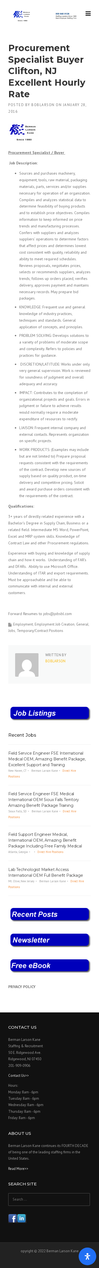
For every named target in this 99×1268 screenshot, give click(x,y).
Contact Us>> (18, 1075)
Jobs (11, 630)
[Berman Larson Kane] (45, 16)
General (82, 624)
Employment (23, 624)
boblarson (43, 105)
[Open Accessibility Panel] (87, 1256)
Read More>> (18, 1168)
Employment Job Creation (55, 624)
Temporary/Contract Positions (40, 630)
